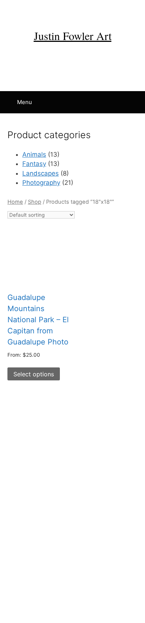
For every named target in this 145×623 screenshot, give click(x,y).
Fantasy (34, 163)
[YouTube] (58, 10)
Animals (34, 154)
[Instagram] (43, 10)
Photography (41, 182)
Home (15, 202)
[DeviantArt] (101, 10)
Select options (33, 374)
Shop (34, 202)
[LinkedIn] (72, 10)
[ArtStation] (116, 10)
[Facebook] (29, 10)
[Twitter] (87, 10)
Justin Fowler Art (73, 35)
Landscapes (40, 173)
